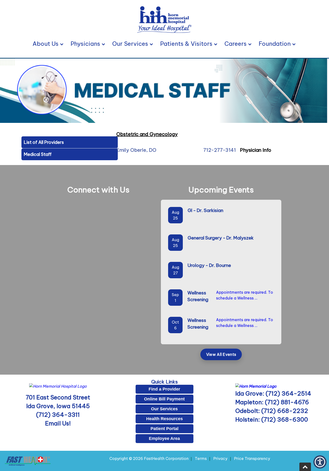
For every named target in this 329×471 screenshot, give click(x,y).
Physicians (85, 43)
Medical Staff (38, 154)
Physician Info (255, 150)
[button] (320, 462)
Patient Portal (164, 428)
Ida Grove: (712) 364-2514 (273, 393)
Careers (235, 43)
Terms (201, 458)
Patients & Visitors (186, 43)
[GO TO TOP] (305, 467)
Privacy (220, 458)
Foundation (275, 43)
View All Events (221, 354)
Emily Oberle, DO (136, 150)
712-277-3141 (219, 150)
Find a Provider (164, 389)
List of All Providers (44, 142)
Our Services (130, 43)
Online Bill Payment (164, 399)
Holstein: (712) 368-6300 (271, 419)
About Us (46, 43)
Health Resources (164, 418)
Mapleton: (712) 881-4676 (272, 402)
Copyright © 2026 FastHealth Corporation (149, 458)
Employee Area (164, 438)
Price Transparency (252, 458)
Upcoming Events (221, 189)
